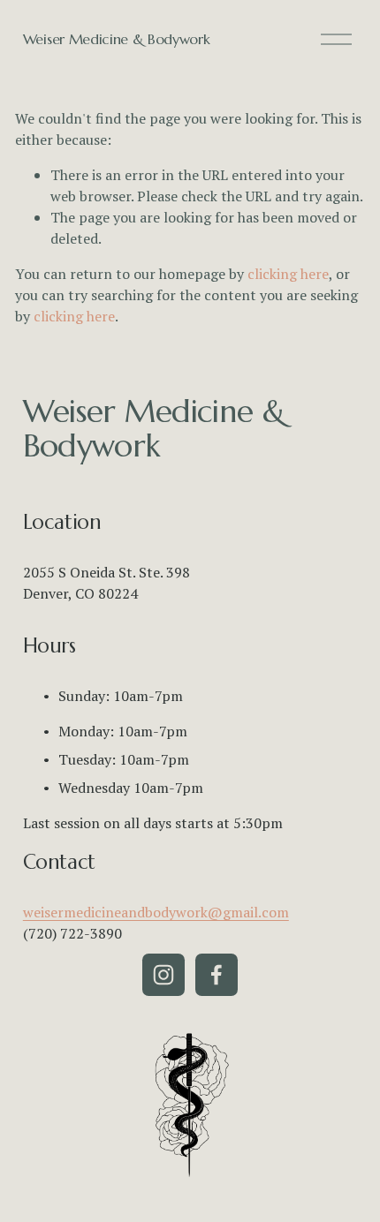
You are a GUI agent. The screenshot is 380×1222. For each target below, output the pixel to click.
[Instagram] (163, 975)
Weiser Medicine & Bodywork (116, 39)
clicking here (288, 273)
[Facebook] (216, 975)
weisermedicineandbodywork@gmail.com (156, 912)
